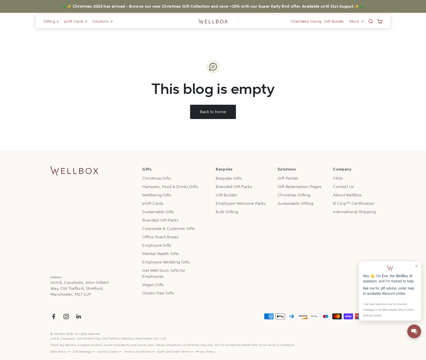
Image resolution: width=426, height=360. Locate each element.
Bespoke (224, 169)
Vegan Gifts (153, 284)
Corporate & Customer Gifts (168, 228)
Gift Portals (288, 178)
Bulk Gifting (227, 211)
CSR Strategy (81, 351)
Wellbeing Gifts (156, 195)
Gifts (147, 169)
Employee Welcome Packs (241, 203)
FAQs (338, 178)
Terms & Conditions (137, 351)
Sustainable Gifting (296, 203)
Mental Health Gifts (160, 253)
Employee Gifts (156, 245)
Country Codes (107, 351)
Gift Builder (334, 21)
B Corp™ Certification (353, 203)
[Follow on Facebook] (53, 316)
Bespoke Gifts (229, 178)
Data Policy (58, 351)
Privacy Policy (205, 351)
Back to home (213, 111)
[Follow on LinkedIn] (78, 316)
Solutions (100, 21)
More (354, 21)
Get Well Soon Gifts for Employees (163, 273)
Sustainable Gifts (158, 211)
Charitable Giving (306, 21)
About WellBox (347, 195)
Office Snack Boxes (160, 237)
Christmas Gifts (156, 178)
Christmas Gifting (294, 195)
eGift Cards (74, 21)
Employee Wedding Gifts (166, 262)
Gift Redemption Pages (299, 186)
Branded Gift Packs (160, 220)
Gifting (49, 21)
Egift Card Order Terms (174, 351)
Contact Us (343, 186)
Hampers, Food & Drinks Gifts (170, 186)
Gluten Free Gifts (158, 293)
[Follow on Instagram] (66, 316)
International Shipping (354, 211)
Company (342, 169)
